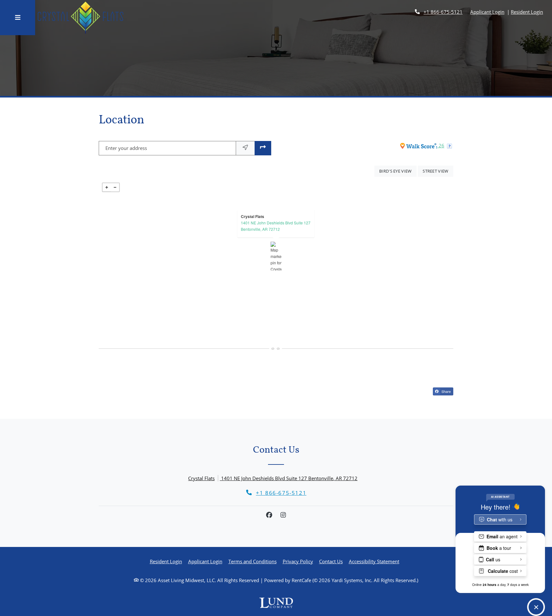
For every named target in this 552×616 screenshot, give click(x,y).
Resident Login (527, 11)
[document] (276, 256)
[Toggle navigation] (17, 17)
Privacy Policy (298, 561)
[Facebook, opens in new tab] (269, 515)
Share (446, 391)
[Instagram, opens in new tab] (283, 515)
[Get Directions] (263, 148)
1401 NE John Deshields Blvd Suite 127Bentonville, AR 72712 (275, 226)
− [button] (115, 187)
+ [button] (107, 187)
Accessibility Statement (374, 561)
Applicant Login (487, 11)
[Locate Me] (245, 148)
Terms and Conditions (252, 561)
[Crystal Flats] (276, 256)
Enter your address (126, 148)
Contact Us (331, 561)
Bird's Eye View (398, 171)
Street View (438, 171)
